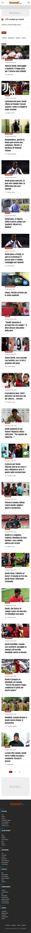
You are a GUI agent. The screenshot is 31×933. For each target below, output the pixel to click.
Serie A (3, 816)
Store (3, 880)
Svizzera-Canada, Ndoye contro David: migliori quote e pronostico (15, 505)
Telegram (23, 925)
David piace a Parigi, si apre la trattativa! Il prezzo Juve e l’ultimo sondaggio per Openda (14, 258)
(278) (4, 38)
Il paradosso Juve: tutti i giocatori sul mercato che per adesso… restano (15, 396)
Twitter (18, 925)
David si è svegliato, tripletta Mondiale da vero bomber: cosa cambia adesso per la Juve (16, 539)
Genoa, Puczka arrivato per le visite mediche (16, 294)
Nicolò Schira (10, 265)
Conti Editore (5, 864)
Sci (2, 834)
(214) (11, 38)
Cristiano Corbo (11, 475)
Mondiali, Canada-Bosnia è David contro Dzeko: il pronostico (16, 720)
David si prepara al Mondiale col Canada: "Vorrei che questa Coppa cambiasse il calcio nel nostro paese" (15, 685)
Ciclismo (4, 837)
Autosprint (4, 855)
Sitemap (3, 881)
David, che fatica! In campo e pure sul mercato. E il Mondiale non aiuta (16, 611)
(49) (18, 38)
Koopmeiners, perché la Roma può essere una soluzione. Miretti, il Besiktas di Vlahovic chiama (15, 145)
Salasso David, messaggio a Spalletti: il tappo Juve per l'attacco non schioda (15, 69)
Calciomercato (8, 59)
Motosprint (4, 859)
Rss (2, 872)
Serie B (3, 818)
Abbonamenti (5, 874)
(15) (24, 38)
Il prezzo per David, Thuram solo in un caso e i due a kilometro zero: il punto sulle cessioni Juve (15, 468)
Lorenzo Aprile (11, 366)
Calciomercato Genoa (10, 286)
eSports (3, 845)
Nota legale (4, 895)
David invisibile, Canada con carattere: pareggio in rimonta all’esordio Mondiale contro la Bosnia (16, 648)
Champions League (6, 820)
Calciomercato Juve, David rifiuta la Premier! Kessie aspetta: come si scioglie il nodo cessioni (16, 105)
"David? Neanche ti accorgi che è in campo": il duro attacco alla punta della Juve (16, 326)
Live (3, 814)
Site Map (4, 915)
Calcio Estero (5, 823)
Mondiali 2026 (8, 567)
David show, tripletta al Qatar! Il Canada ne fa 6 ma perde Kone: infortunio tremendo (16, 577)
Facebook (7, 925)
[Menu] (3, 3)
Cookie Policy (5, 897)
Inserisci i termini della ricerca (11, 24)
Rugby (3, 836)
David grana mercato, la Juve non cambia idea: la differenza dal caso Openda (15, 184)
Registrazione (5, 913)
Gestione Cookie (5, 899)
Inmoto (3, 857)
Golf (3, 841)
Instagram (13, 925)
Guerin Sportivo (5, 860)
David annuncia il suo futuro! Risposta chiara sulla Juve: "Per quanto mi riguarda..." (16, 433)
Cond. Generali (5, 903)
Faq (2, 894)
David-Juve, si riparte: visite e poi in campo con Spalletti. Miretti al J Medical (15, 223)
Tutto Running (5, 839)
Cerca (4, 32)
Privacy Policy (5, 901)
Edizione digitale (5, 878)
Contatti (3, 890)
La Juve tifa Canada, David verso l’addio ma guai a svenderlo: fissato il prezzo (15, 757)
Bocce (3, 843)
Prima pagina (5, 876)
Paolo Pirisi (10, 74)
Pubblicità (4, 911)
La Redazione (5, 892)
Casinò (3, 918)
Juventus (7, 95)
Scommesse (7, 496)
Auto (3, 853)
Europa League (5, 822)
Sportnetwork (5, 862)
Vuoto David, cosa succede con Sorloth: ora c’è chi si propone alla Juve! (16, 360)
